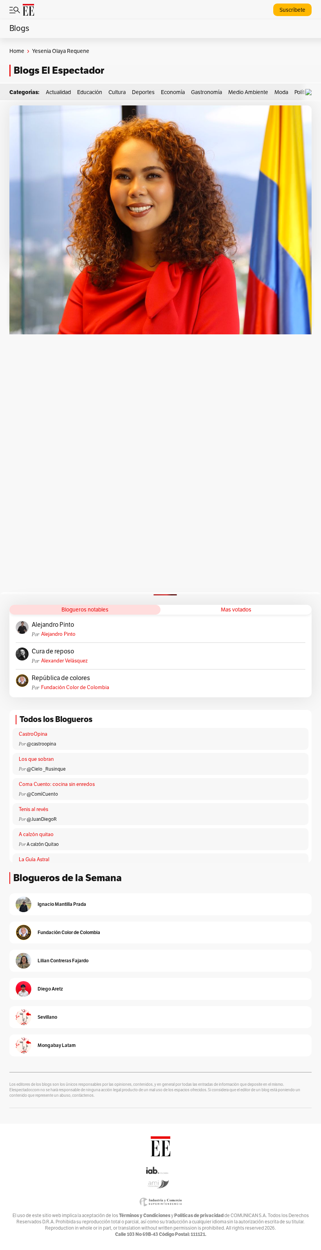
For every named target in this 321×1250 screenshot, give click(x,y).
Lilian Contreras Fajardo (63, 960)
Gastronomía (206, 92)
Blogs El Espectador (59, 70)
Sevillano (47, 1017)
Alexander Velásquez (64, 661)
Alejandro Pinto (53, 625)
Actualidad (58, 92)
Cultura (117, 92)
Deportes (143, 92)
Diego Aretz (50, 989)
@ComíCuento (42, 794)
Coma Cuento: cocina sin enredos (57, 784)
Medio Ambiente (248, 92)
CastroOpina (33, 734)
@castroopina (41, 744)
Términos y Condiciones (144, 1215)
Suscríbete (292, 10)
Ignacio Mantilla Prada (62, 904)
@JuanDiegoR (42, 819)
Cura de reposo (53, 651)
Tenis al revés (33, 809)
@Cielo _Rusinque (46, 769)
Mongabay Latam (57, 1045)
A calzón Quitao (43, 844)
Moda (281, 92)
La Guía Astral (34, 859)
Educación (89, 92)
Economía (173, 92)
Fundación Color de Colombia (75, 687)
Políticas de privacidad (199, 1215)
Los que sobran (36, 759)
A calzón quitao (36, 834)
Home (16, 51)
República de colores (61, 678)
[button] (310, 92)
